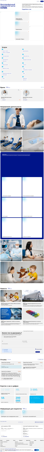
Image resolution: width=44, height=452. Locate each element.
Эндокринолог (25, 78)
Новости (16, 445)
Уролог (24, 68)
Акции (35, 440)
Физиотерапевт (4, 74)
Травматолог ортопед (5, 68)
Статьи (16, 446)
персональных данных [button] (39, 349)
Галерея (31, 445)
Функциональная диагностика (6, 73)
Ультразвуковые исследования (27, 69)
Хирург (24, 73)
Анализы (7, 440)
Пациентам (42, 440)
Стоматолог (24, 64)
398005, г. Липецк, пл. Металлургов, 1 (7, 428)
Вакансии (20, 440)
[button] (41, 359)
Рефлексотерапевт (5, 64)
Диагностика (28, 440)
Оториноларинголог (5, 59)
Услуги (14, 440)
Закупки (1, 445)
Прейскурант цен (2, 446)
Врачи (1, 440)
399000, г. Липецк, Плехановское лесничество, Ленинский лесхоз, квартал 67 (33, 428)
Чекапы (3, 78)
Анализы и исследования (6, 52)
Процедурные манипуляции (27, 59)
